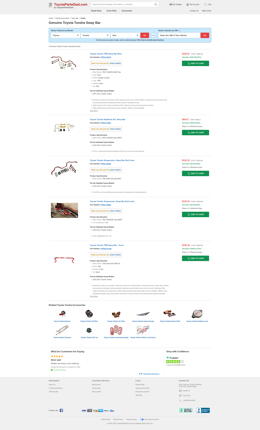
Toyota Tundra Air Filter (116, 321)
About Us (52, 385)
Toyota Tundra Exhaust (62, 337)
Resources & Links (142, 392)
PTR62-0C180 (106, 249)
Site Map (138, 395)
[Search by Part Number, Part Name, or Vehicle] (155, 4)
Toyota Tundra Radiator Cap (197, 321)
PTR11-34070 (106, 57)
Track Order (96, 388)
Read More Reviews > (151, 374)
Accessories (127, 11)
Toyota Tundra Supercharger (143, 321)
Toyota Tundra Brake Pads (170, 321)
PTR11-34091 (106, 123)
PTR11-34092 (106, 164)
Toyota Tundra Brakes (62, 321)
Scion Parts (111, 11)
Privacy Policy (131, 419)
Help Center (206, 11)
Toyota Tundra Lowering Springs (116, 337)
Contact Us (194, 11)
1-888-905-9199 (189, 400)
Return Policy (118, 419)
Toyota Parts (96, 11)
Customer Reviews (56, 388)
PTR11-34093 (106, 205)
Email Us (186, 391)
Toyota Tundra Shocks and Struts (143, 337)
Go (144, 35)
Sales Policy (105, 419)
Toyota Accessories (62, 18)
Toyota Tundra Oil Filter (89, 321)
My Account (96, 385)
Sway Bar (74, 18)
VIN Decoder (53, 392)
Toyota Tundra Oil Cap (89, 337)
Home (51, 18)
